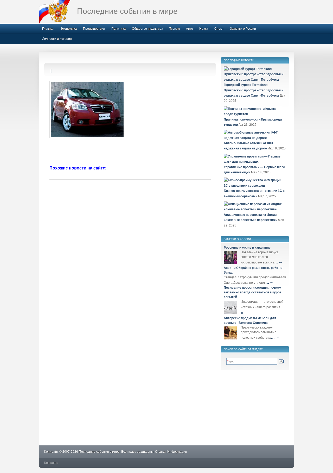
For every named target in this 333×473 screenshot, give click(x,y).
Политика (118, 28)
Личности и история (57, 39)
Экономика (69, 28)
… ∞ (278, 262)
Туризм (174, 28)
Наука (203, 28)
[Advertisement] (130, 152)
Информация (177, 451)
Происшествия (94, 28)
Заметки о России (243, 28)
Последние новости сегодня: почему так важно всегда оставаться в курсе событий (252, 292)
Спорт (219, 28)
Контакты (51, 463)
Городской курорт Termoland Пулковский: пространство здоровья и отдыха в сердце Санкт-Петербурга (253, 90)
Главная (48, 28)
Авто (189, 28)
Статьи (160, 451)
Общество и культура (147, 28)
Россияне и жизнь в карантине (247, 247)
